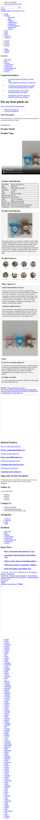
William (3, 582)
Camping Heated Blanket (8, 577)
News (6, 32)
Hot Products (33, 572)
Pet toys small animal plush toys (13, 450)
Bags (9, 19)
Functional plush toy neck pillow (17, 92)
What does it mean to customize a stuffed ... (20, 565)
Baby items (11, 17)
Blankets (10, 20)
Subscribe (4, 483)
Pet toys (10, 29)
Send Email (4, 580)
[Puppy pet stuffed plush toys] (10, 453)
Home (6, 14)
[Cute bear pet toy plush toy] (9, 468)
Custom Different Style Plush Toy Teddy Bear (21, 82)
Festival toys (12, 24)
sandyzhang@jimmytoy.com (12, 4)
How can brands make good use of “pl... (19, 551)
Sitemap (3, 574)
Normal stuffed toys (14, 26)
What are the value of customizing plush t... (20, 561)
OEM (6, 31)
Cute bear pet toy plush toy (11, 472)
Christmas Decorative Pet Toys (16, 388)
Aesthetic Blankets (33, 577)
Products (7, 15)
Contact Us (7, 37)
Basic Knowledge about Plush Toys (17, 569)
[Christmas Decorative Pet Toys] (10, 461)
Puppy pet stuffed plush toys (11, 457)
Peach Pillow (4, 575)
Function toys (12, 27)
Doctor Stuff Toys (21, 577)
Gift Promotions (32, 575)
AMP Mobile (10, 574)
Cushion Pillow (12, 22)
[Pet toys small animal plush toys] (11, 446)
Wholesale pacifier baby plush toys (18, 97)
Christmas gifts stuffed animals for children (20, 87)
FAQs (6, 34)
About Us (7, 36)
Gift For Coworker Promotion (18, 575)
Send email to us (5, 125)
